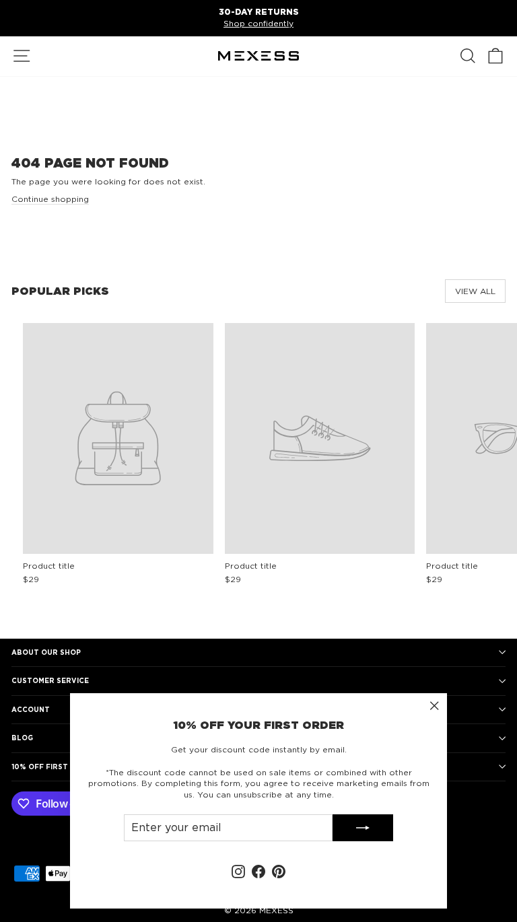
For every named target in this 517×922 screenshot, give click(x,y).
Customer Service (50, 680)
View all (475, 291)
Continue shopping (50, 199)
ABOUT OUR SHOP (46, 652)
